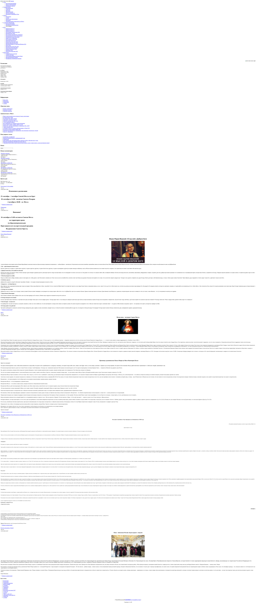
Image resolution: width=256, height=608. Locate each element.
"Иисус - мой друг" (7, 593)
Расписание (6, 580)
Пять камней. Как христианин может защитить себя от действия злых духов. (20, 140)
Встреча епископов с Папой (7, 528)
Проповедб (3, 355)
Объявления (6, 139)
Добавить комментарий (7, 204)
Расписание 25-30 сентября (7, 186)
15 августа (5, 591)
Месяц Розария (6, 584)
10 (129, 599)
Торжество (5, 596)
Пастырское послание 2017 (9, 590)
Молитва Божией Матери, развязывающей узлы (14, 138)
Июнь (2, 312)
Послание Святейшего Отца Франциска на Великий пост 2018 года (16, 414)
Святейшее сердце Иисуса (9, 595)
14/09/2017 (5, 588)
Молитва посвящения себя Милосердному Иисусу (14, 141)
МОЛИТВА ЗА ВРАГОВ (9, 136)
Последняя (138, 599)
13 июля (5, 592)
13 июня (5, 597)
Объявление (3, 207)
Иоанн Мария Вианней (6, 234)
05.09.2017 (5, 589)
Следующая (133, 599)
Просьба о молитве (5, 153)
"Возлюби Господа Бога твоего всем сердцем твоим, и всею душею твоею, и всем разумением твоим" (26, 142)
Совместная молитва (8, 583)
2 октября (5, 585)
